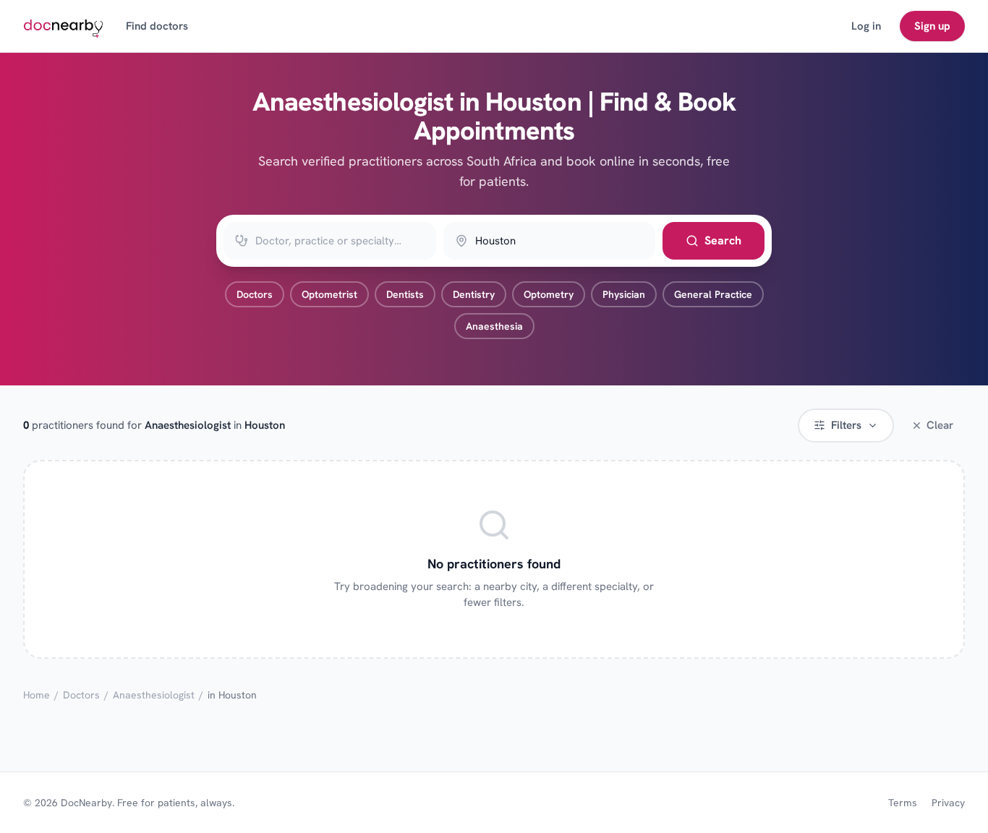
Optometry (549, 294)
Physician (623, 294)
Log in (866, 26)
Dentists (405, 294)
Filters (846, 425)
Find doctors (157, 26)
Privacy (948, 802)
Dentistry (474, 294)
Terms (902, 802)
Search (722, 240)
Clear (940, 425)
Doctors (255, 294)
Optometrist (329, 294)
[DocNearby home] (63, 26)
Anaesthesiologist (154, 694)
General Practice (713, 294)
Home (36, 694)
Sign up (932, 26)
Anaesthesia (494, 326)
